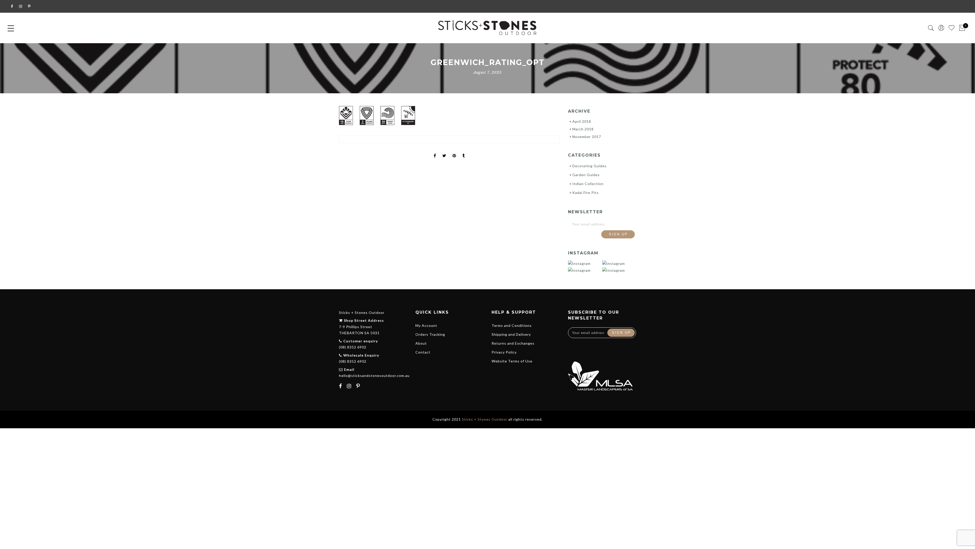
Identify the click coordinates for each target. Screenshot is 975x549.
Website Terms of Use (512, 361)
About (421, 343)
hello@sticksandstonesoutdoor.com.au (374, 375)
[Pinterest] (358, 386)
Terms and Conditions (512, 325)
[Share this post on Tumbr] (463, 151)
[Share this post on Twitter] (444, 151)
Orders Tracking (430, 334)
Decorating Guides (589, 166)
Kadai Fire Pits (585, 192)
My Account (426, 325)
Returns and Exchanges (513, 343)
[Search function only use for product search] (931, 28)
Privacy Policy (504, 352)
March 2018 (583, 129)
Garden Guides (586, 175)
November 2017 (586, 136)
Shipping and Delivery (511, 334)
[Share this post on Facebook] (435, 151)
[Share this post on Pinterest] (454, 151)
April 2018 (581, 121)
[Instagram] (350, 386)
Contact (422, 352)
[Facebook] (341, 386)
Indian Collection (588, 183)
